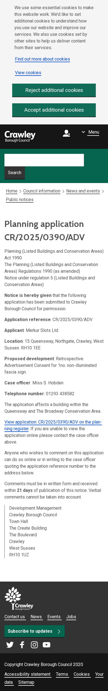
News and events (83, 191)
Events (54, 616)
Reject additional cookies (54, 90)
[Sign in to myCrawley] (67, 136)
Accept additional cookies (54, 110)
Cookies (82, 674)
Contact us (15, 616)
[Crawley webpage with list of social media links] (28, 645)
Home (11, 191)
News (36, 616)
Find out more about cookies (42, 59)
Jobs (71, 616)
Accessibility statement (28, 674)
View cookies (28, 72)
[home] (19, 136)
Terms (62, 674)
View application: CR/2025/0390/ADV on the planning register (53, 425)
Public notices (20, 199)
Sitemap (26, 682)
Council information (41, 191)
